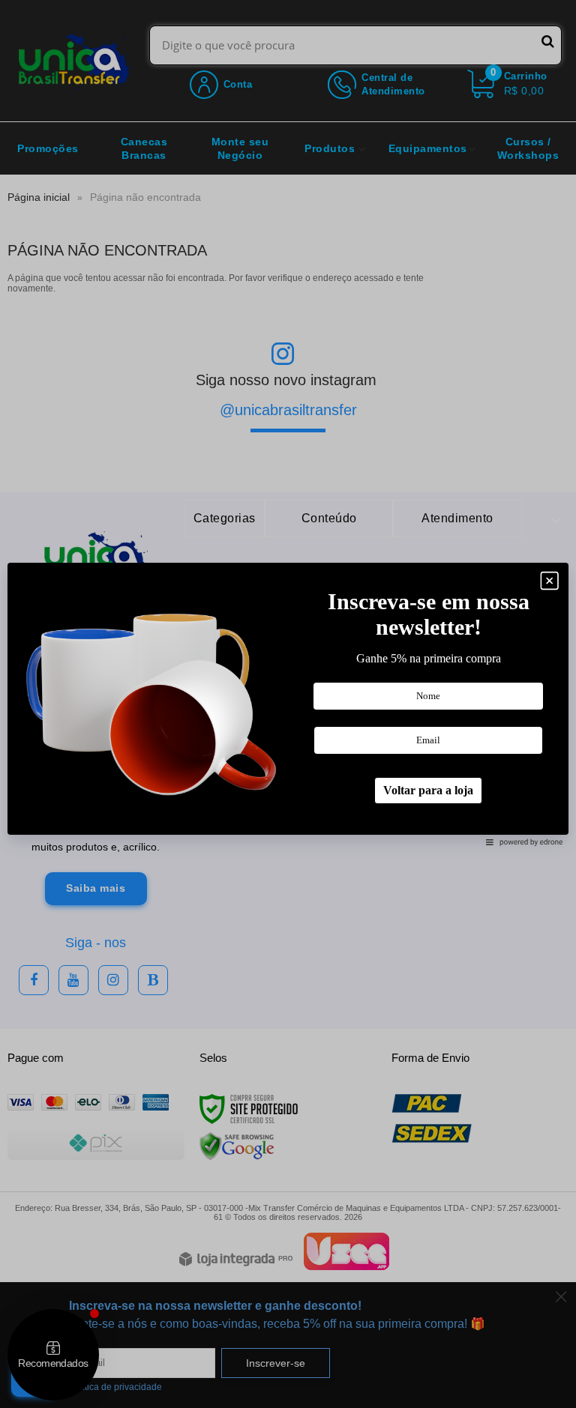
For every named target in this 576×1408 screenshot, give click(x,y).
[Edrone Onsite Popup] (288, 704)
